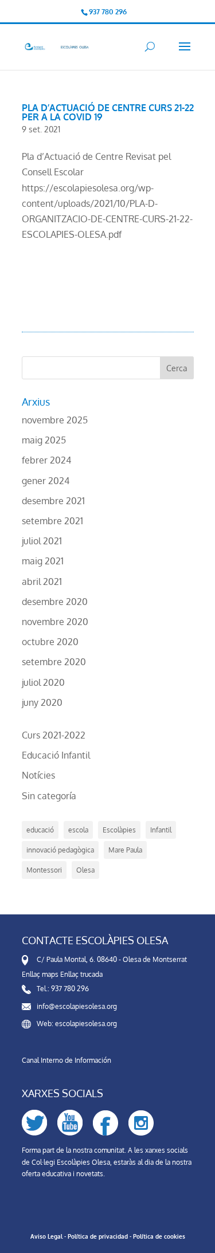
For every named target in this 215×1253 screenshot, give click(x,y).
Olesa (85, 870)
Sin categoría (49, 796)
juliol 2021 (42, 541)
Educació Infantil (56, 755)
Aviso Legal (46, 1236)
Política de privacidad (98, 1236)
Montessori (44, 870)
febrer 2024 (46, 460)
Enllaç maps (40, 974)
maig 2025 (44, 440)
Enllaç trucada (81, 974)
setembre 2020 (54, 661)
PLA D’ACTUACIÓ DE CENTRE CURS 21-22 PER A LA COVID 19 (108, 112)
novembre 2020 (55, 621)
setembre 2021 (52, 521)
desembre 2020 (55, 601)
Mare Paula (125, 850)
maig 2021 (43, 561)
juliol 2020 (43, 682)
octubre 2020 (50, 641)
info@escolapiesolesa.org (77, 1006)
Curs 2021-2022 (53, 735)
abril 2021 (42, 581)
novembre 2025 (55, 420)
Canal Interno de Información (66, 1060)
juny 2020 (42, 702)
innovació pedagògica (60, 850)
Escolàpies (119, 830)
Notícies (38, 775)
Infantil (160, 830)
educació (40, 830)
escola (78, 830)
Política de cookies (159, 1236)
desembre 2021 (53, 500)
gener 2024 (45, 480)
